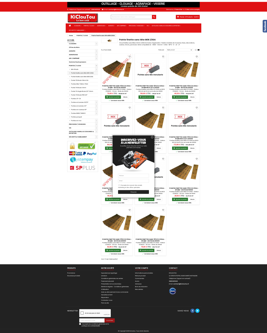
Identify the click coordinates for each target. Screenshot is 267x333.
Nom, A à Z (180, 50)
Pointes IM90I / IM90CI (78, 113)
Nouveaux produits (73, 276)
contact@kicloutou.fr (116, 9)
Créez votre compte (192, 9)
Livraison (104, 276)
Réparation (105, 297)
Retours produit (140, 276)
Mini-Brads (74, 69)
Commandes (139, 278)
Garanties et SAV (107, 295)
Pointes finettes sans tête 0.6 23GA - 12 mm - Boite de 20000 (184, 87)
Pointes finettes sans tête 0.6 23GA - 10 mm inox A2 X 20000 (150, 87)
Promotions (71, 273)
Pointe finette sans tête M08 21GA (82, 77)
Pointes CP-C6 (76, 99)
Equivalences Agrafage (109, 273)
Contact (173, 268)
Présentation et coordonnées (111, 284)
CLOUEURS (77, 26)
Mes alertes (139, 289)
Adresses (138, 284)
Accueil (70, 40)
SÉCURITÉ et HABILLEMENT (76, 30)
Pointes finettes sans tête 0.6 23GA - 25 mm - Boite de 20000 (117, 240)
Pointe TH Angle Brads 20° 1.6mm (82, 91)
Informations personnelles (144, 273)
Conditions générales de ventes (112, 278)
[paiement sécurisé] (82, 156)
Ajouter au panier (113, 97)
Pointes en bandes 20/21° (79, 102)
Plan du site (105, 303)
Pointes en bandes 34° (79, 106)
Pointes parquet (76, 117)
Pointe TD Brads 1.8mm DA (79, 80)
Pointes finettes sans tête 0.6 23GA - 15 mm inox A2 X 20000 (184, 138)
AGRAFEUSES (101, 26)
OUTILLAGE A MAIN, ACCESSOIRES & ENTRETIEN (166, 26)
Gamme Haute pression (77, 62)
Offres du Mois (74, 47)
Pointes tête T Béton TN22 (79, 84)
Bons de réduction (141, 287)
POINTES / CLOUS (89, 26)
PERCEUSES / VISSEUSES (136, 26)
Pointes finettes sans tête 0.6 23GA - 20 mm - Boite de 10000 (184, 189)
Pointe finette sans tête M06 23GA (82, 73)
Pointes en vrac (76, 121)
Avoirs (137, 281)
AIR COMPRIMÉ (121, 26)
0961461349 (95, 9)
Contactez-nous (106, 300)
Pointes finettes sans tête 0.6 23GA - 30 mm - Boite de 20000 (150, 240)
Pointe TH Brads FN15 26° (79, 95)
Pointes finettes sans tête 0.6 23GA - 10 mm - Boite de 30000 (117, 87)
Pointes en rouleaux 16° (79, 110)
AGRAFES (111, 26)
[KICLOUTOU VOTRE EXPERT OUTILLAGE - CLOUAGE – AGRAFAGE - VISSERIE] (133, 5)
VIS (148, 26)
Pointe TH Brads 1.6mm (78, 88)
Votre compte (141, 268)
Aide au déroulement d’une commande (114, 292)
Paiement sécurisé (107, 281)
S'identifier (178, 9)
